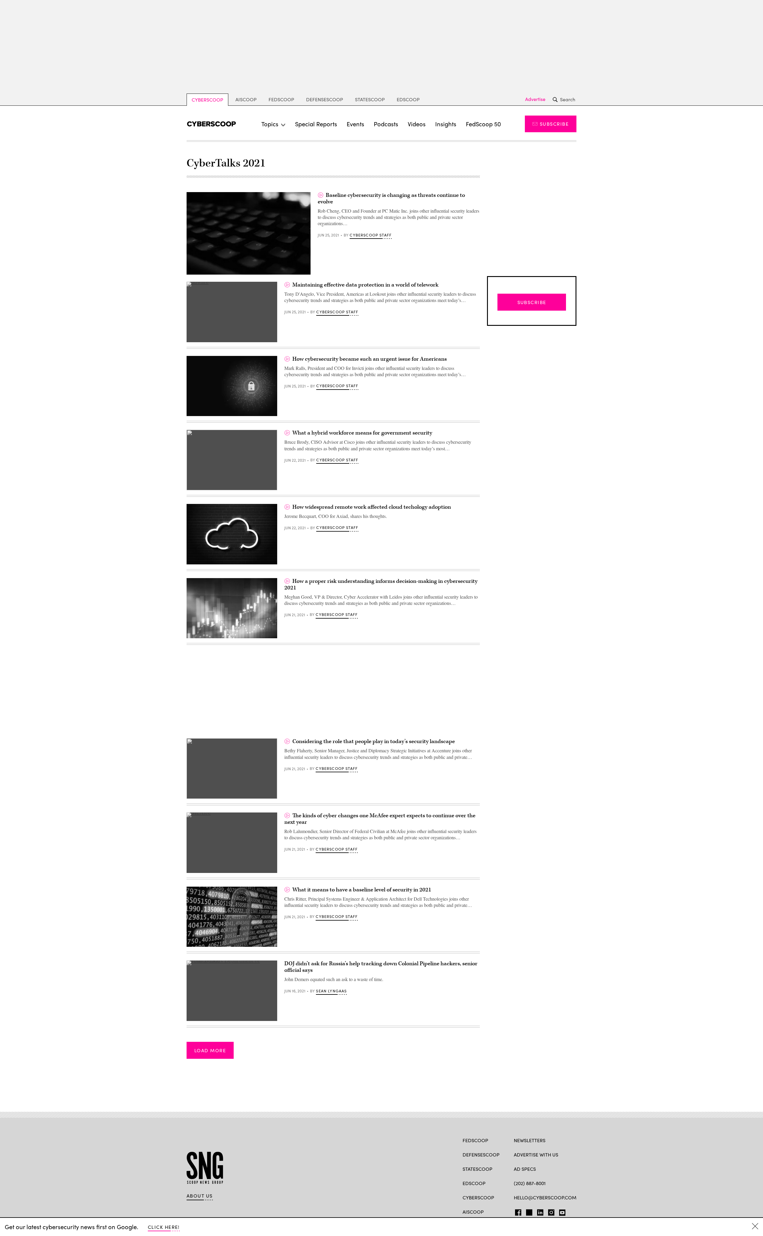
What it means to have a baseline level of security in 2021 (361, 889)
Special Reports (316, 124)
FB (516, 1211)
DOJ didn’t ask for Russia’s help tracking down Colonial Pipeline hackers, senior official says (380, 967)
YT (561, 1211)
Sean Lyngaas (331, 991)
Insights (445, 124)
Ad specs (525, 1169)
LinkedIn (540, 1211)
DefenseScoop (324, 99)
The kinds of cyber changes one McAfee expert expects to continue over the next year (379, 819)
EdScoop (408, 99)
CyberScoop (207, 99)
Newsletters (529, 1140)
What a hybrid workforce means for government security (362, 433)
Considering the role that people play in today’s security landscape (373, 741)
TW (528, 1211)
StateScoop (370, 99)
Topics (269, 124)
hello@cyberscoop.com (545, 1197)
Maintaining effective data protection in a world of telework (365, 285)
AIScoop (246, 99)
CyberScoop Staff (371, 235)
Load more (210, 1050)
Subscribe (554, 124)
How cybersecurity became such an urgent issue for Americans (369, 359)
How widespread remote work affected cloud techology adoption (371, 507)
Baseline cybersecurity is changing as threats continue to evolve (391, 199)
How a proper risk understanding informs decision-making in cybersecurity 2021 (380, 584)
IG (549, 1211)
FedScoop (281, 99)
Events (355, 124)
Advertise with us (536, 1154)
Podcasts (386, 124)
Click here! (164, 1227)
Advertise (535, 99)
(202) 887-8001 (530, 1183)
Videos (417, 124)
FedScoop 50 (483, 124)
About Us (200, 1196)
